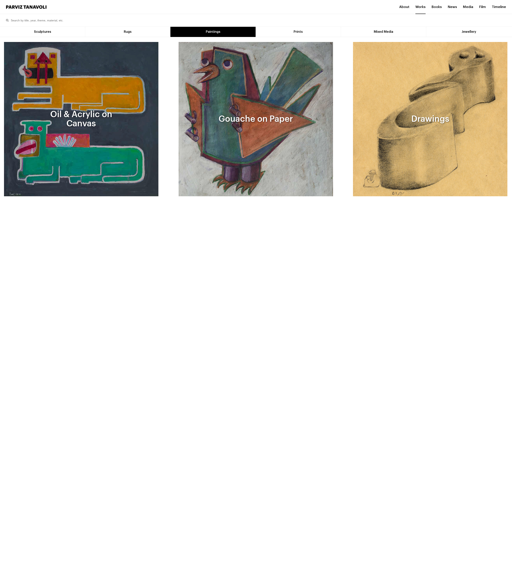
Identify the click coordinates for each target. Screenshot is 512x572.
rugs (128, 31)
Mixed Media (383, 31)
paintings (213, 31)
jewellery (469, 31)
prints (298, 31)
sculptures (42, 31)
